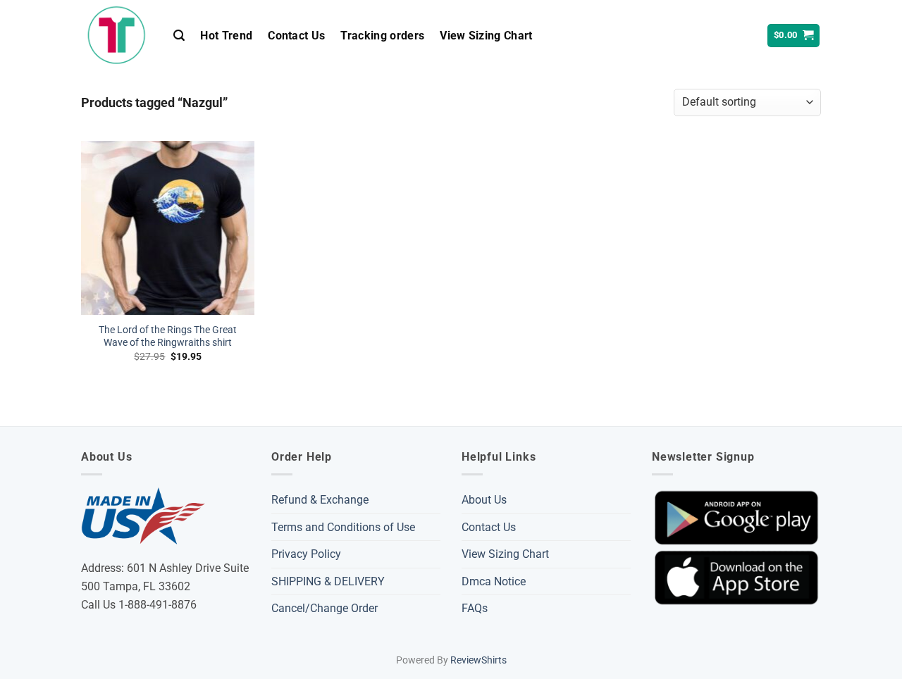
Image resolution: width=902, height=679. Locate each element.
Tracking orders (382, 35)
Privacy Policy (306, 554)
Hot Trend (226, 35)
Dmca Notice (494, 581)
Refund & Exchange (320, 499)
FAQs (475, 608)
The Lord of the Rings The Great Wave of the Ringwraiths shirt (168, 336)
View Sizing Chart (486, 35)
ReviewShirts (478, 660)
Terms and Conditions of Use (343, 527)
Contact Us (296, 35)
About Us (484, 499)
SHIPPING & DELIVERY (328, 581)
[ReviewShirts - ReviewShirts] (116, 35)
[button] (179, 35)
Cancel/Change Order (324, 608)
